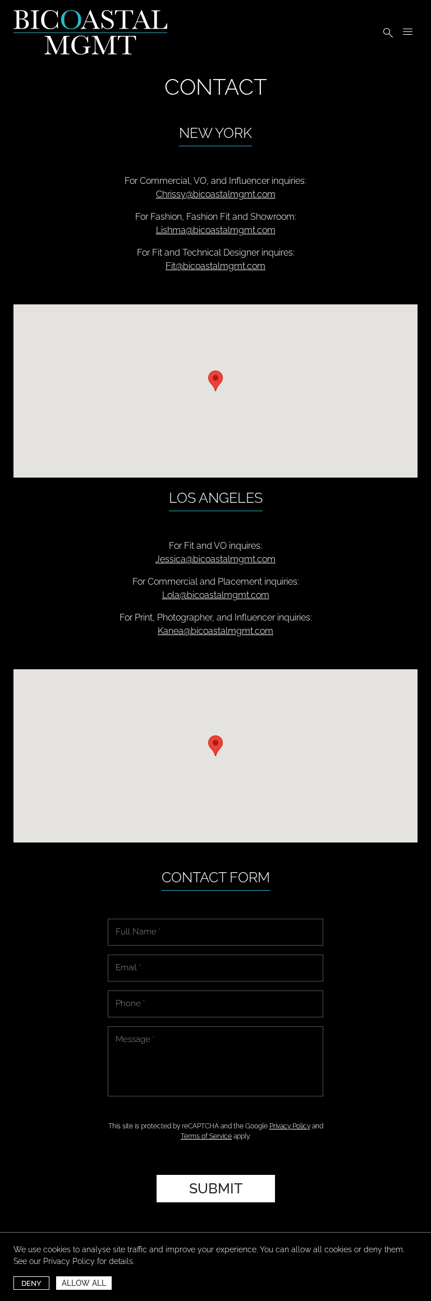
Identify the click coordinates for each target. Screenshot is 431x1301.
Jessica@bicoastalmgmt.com (215, 559)
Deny (31, 1283)
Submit (215, 1188)
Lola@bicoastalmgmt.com (215, 595)
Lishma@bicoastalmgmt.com (216, 230)
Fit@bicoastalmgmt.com (215, 266)
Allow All (84, 1283)
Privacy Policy (69, 1261)
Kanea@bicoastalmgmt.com (215, 631)
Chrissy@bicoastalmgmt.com (216, 194)
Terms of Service (206, 1136)
